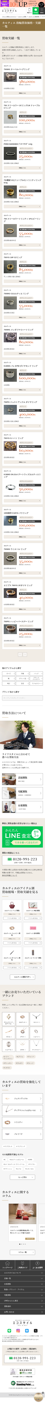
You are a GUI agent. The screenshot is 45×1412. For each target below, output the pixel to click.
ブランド (23, 112)
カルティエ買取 (22, 16)
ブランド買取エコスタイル (9, 16)
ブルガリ (20, 1063)
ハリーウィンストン (8, 1057)
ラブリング (21, 1146)
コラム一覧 (22, 1252)
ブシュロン (8, 1063)
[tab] (19, 1244)
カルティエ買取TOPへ (22, 977)
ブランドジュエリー (26, 73)
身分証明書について (9, 875)
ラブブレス (8, 1146)
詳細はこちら (22, 93)
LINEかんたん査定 (11, 1301)
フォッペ (31, 1056)
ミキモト (7, 1068)
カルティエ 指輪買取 (34, 16)
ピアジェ (20, 1056)
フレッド (31, 1063)
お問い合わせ (9, 1312)
